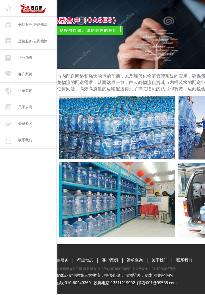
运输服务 (60, 260)
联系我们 (184, 260)
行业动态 (85, 260)
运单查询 (135, 260)
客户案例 (110, 260)
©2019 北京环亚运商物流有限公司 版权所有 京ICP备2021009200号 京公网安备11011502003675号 (104, 269)
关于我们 (160, 260)
